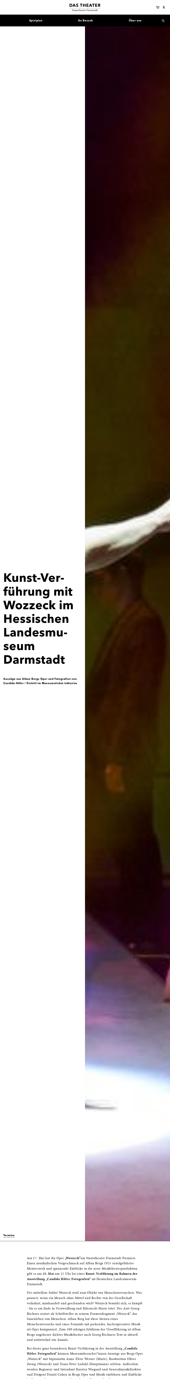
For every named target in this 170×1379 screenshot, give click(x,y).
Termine (9, 1235)
